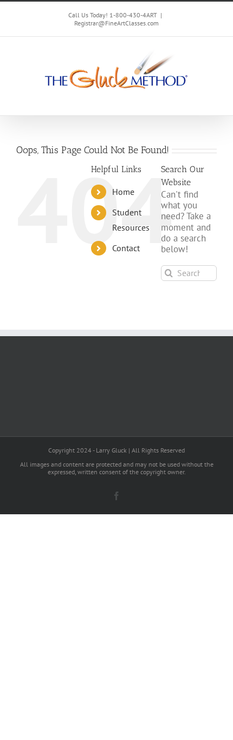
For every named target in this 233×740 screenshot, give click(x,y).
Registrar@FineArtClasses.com (116, 23)
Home (123, 191)
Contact (126, 248)
